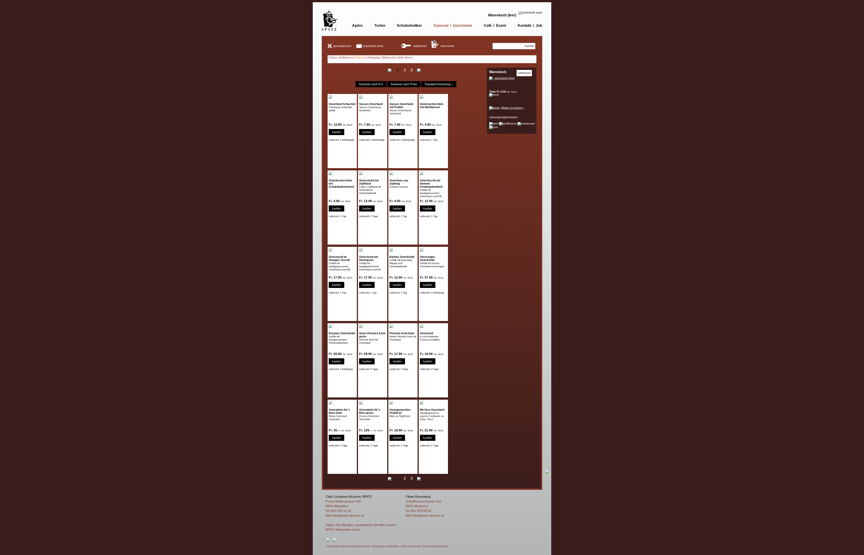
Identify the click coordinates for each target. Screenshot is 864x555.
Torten (379, 25)
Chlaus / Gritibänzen (340, 57)
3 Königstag (372, 57)
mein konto (447, 46)
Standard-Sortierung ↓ (439, 84)
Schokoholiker (409, 25)
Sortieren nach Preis (404, 84)
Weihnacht (388, 57)
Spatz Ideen (404, 57)
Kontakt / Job (530, 25)
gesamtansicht (342, 46)
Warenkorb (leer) (502, 15)
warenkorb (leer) (373, 46)
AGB (403, 546)
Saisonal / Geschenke (453, 25)
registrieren (419, 46)
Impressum (414, 546)
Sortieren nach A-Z (371, 84)
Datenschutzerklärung (435, 546)
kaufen (336, 132)
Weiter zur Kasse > (512, 107)
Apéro (357, 25)
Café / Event (495, 25)
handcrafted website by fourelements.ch (348, 546)
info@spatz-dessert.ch (348, 515)
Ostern (359, 57)
